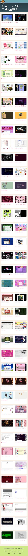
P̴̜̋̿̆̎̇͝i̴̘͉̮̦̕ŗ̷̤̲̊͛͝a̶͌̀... (16, 22)
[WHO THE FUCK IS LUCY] (7, 157)
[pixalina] (7, 73)
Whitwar (3, 330)
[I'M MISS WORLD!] (21, 269)
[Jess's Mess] (7, 283)
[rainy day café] (7, 395)
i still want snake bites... (6, 512)
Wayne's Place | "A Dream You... (7, 36)
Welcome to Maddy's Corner (21, 428)
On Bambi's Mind (19, 232)
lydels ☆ (3, 50)
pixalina (3, 78)
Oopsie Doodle (18, 50)
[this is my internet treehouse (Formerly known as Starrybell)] (21, 115)
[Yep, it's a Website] (21, 325)
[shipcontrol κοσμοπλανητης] (7, 521)
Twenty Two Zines (5, 218)
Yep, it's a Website (19, 330)
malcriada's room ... (19, 218)
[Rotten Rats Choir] (21, 171)
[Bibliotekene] (21, 297)
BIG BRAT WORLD (6, 204)
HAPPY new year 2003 (6, 372)
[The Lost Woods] (7, 339)
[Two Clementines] (7, 451)
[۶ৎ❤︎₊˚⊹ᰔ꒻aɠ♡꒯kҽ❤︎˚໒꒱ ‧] (7, 143)
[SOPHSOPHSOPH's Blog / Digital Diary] (7, 493)
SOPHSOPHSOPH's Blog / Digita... (7, 498)
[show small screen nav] (26, 1)
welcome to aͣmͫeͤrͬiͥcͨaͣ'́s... (20, 106)
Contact (19, 553)
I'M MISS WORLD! (19, 274)
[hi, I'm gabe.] (7, 115)
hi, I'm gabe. (4, 120)
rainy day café (4, 400)
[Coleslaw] (21, 479)
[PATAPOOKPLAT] (21, 353)
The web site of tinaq (19, 540)
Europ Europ (4, 190)
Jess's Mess (4, 288)
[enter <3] (21, 395)
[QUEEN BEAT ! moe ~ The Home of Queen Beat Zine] (21, 255)
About (6, 551)
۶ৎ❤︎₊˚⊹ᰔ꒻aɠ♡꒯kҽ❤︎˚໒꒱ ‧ (7, 148)
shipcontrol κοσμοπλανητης (7, 526)
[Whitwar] (7, 325)
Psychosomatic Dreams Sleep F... (7, 316)
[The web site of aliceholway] (7, 535)
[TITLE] (21, 451)
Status (8, 553)
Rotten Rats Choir (19, 176)
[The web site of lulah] (7, 409)
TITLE (16, 456)
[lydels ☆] (7, 45)
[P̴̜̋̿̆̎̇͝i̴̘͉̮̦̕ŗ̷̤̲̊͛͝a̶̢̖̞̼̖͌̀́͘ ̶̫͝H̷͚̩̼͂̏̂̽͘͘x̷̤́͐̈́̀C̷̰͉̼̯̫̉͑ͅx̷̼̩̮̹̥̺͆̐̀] (21, 17)
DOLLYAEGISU (5, 302)
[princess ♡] (7, 437)
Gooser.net (4, 246)
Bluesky (22, 548)
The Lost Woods (5, 344)
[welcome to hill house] (21, 59)
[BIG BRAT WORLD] (7, 199)
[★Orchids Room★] (21, 283)
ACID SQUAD (18, 162)
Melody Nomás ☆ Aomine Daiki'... (7, 106)
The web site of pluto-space (21, 442)
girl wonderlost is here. (6, 92)
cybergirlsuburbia (5, 358)
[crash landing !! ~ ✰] (7, 171)
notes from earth (19, 148)
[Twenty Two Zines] (7, 213)
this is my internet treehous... (21, 120)
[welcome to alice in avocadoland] (7, 59)
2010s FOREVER (19, 344)
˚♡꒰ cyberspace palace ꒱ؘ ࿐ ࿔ (21, 204)
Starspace (3, 484)
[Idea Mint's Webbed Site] (21, 129)
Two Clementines (5, 456)
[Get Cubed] (21, 31)
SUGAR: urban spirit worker (7, 274)
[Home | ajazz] (21, 185)
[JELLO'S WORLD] (7, 227)
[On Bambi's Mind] (21, 227)
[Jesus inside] (7, 423)
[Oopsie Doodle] (21, 45)
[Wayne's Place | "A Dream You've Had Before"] (7, 31)
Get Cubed (17, 36)
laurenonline (17, 246)
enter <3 (17, 400)
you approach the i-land (6, 22)
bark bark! (17, 316)
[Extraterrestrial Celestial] (21, 367)
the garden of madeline (6, 134)
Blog (19, 551)
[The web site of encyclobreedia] (7, 465)
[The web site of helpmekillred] (21, 493)
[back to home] (2, 2)
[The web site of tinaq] (21, 535)
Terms (13, 553)
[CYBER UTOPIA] (21, 507)
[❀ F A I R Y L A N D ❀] (21, 87)
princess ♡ (4, 442)
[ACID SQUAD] (21, 157)
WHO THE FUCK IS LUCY (7, 162)
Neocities (6, 548)
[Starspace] (7, 479)
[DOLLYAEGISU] (7, 297)
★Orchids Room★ (19, 288)
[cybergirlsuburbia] (7, 353)
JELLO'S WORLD (5, 232)
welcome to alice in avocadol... (7, 64)
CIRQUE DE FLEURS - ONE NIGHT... (7, 386)
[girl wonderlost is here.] (7, 87)
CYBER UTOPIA (19, 512)
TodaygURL (10, 9)
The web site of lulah (6, 414)
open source (11, 548)
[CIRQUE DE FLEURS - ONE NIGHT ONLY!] (7, 381)
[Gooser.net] (7, 241)
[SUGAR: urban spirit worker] (7, 269)
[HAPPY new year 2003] (7, 367)
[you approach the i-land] (7, 17)
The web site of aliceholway (7, 540)
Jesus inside (4, 428)
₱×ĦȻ (16, 78)
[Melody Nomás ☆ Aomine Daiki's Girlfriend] (7, 101)
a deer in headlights (19, 414)
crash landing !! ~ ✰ (6, 176)
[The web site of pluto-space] (21, 437)
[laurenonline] (21, 241)
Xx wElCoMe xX (5, 260)
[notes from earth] (21, 143)
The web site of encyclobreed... (7, 470)
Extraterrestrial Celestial (20, 372)
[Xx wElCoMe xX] (7, 255)
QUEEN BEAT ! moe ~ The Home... (21, 260)
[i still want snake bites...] (7, 507)
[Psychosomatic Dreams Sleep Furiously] (7, 311)
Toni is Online (18, 526)
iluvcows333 (18, 470)
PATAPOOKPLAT (19, 358)
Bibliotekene (18, 302)
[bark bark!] (21, 311)
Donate (11, 551)
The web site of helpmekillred (21, 498)
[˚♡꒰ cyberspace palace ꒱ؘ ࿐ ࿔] (21, 199)
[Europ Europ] (7, 185)
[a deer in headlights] (21, 409)
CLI (15, 551)
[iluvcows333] (21, 465)
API (22, 551)
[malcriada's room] (21, 213)
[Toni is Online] (21, 521)
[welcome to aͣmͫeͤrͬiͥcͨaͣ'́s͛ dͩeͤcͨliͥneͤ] (21, 101)
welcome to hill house (20, 64)
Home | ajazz (18, 190)
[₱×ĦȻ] (21, 73)
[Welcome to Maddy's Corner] (21, 423)
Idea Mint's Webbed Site (20, 134)
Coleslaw (17, 484)
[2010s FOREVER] (21, 339)
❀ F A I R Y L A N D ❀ (20, 92)
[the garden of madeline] (7, 129)
